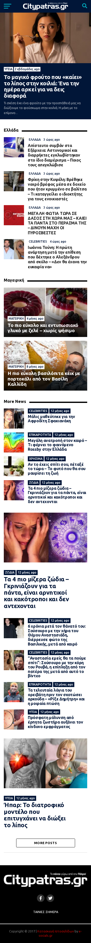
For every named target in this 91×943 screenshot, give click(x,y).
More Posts (45, 843)
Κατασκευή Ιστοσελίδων (55, 931)
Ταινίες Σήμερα (45, 912)
